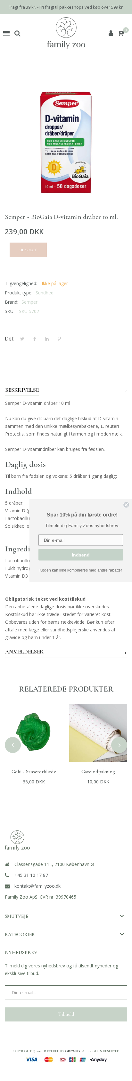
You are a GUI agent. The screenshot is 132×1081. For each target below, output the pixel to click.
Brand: (11, 302)
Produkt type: (18, 293)
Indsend (81, 554)
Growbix (72, 1051)
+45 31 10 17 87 (31, 875)
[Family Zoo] (66, 33)
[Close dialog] (126, 505)
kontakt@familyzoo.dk (37, 886)
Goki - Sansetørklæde (34, 771)
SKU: (9, 311)
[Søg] (17, 33)
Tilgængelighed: (21, 283)
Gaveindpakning (98, 771)
